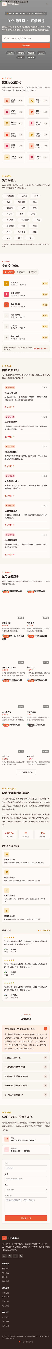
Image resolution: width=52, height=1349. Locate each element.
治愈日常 (31, 57)
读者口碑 (5, 1301)
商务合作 (5, 1325)
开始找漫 (26, 45)
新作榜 (22, 272)
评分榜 (34, 272)
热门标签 (5, 1272)
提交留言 (24, 1218)
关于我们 (5, 1297)
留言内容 (8, 1195)
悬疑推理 (21, 53)
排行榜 (4, 1277)
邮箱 (6, 1174)
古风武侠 (41, 53)
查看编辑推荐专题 (40, 348)
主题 (6, 1184)
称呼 (6, 1163)
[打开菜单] (47, 4)
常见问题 (5, 1305)
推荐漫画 (5, 1321)
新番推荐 (5, 1281)
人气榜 (10, 272)
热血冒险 (10, 53)
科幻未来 (21, 57)
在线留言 (5, 1317)
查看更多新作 (27, 772)
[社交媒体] (4, 1256)
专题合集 (5, 1293)
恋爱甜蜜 (31, 53)
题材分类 (5, 1268)
